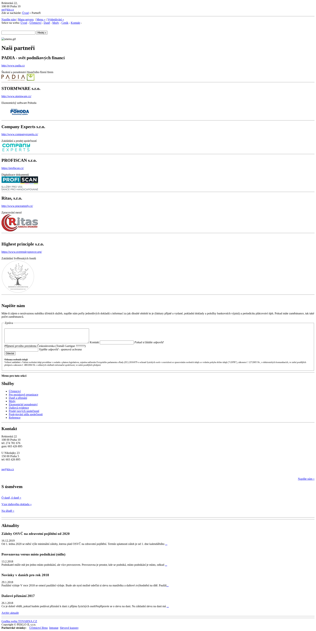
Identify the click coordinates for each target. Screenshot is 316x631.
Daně (47, 22)
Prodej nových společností (24, 411)
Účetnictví (35, 22)
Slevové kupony (69, 627)
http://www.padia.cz (13, 65)
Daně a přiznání (18, 397)
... (166, 543)
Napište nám (8, 19)
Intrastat (53, 627)
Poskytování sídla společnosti (26, 414)
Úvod (25, 12)
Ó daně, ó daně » (11, 497)
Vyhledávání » (55, 19)
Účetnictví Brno (38, 627)
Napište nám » (306, 478)
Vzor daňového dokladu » (16, 504)
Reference (14, 417)
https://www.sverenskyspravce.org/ (21, 251)
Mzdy (55, 22)
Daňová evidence (19, 407)
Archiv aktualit (10, 612)
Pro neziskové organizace (23, 394)
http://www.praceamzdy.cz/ (17, 205)
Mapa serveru (26, 19)
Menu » (40, 19)
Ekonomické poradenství (23, 404)
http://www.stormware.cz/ (16, 96)
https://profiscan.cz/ (12, 168)
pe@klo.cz (7, 9)
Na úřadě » (7, 510)
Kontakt (75, 22)
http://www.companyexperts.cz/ (19, 134)
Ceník (64, 22)
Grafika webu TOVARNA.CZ (19, 621)
